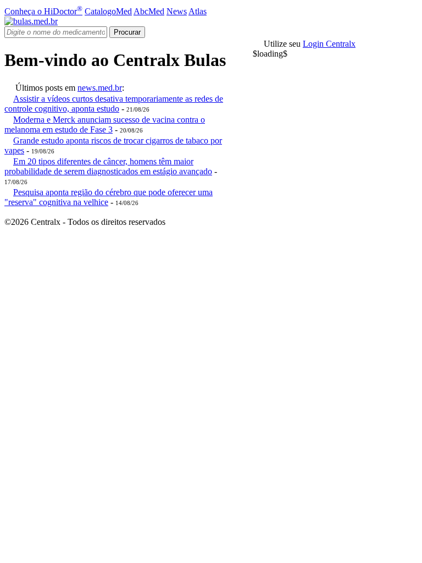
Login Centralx (329, 43)
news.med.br (99, 87)
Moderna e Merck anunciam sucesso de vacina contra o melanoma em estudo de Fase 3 (104, 124)
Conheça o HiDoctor (43, 11)
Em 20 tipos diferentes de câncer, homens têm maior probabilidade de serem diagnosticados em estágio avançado (108, 166)
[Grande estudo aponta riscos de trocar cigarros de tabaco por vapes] (8, 140)
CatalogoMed (108, 11)
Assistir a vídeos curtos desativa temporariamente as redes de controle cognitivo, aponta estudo (113, 103)
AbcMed (149, 11)
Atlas (197, 11)
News (176, 11)
